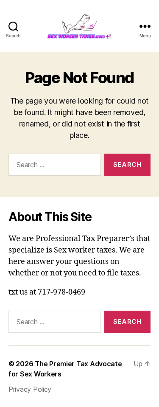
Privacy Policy (29, 389)
